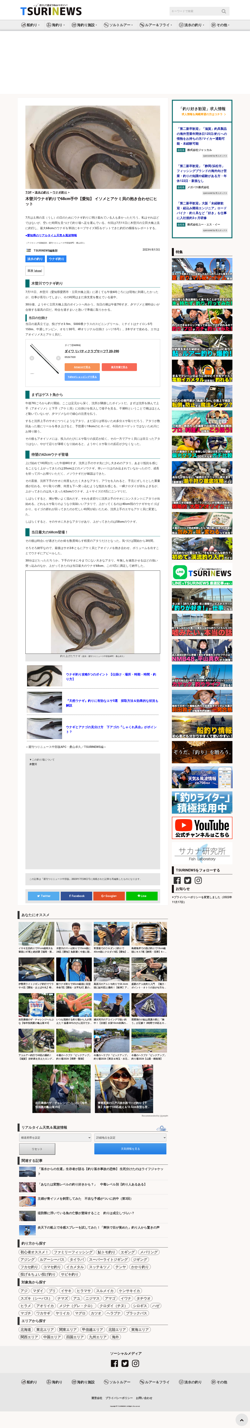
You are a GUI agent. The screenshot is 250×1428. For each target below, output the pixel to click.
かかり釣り (140, 1267)
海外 (115, 1337)
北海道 (26, 1329)
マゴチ (26, 1313)
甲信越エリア (92, 1329)
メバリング (149, 1252)
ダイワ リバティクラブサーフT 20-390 (92, 351)
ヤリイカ (63, 1313)
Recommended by (150, 1116)
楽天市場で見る (119, 367)
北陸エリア (117, 1329)
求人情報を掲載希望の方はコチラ (202, 114)
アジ (24, 1291)
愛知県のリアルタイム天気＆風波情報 (52, 235)
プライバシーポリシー (119, 1398)
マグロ (80, 1313)
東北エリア (45, 1329)
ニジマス (93, 1298)
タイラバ (77, 1259)
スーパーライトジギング (108, 1259)
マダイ (38, 1291)
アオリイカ (45, 1306)
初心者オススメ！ (35, 1252)
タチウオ (144, 1298)
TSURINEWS (122, 1406)
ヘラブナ (114, 1313)
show (38, 270)
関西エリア (29, 1337)
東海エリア (140, 1329)
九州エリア (98, 1337)
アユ (76, 1298)
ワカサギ (43, 1313)
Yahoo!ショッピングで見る (82, 376)
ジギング (140, 1259)
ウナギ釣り (56, 259)
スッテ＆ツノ (99, 1267)
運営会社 (96, 1398)
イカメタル (75, 1267)
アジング (28, 1259)
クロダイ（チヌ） (114, 1306)
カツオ (96, 1313)
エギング (128, 1252)
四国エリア (75, 1337)
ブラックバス (136, 1313)
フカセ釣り (29, 1267)
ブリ (52, 1291)
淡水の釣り (35, 259)
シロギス (140, 1306)
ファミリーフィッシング (73, 1252)
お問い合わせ (144, 1398)
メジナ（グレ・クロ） (76, 1306)
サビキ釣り (70, 1274)
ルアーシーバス (52, 1259)
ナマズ (62, 1298)
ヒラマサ (84, 1291)
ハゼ (155, 1306)
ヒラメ (26, 1306)
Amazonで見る (82, 367)
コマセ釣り (52, 1267)
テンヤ (120, 1267)
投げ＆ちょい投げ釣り (38, 1274)
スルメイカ (105, 1291)
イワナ (126, 1298)
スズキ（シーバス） (36, 1298)
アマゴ (110, 1298)
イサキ (66, 1291)
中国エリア (52, 1337)
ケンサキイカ (129, 1291)
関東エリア (68, 1329)
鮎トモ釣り (106, 1252)
